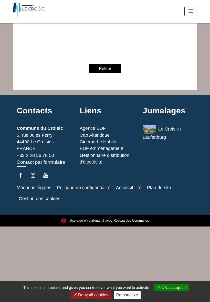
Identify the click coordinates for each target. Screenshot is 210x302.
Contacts (34, 110)
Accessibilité (128, 187)
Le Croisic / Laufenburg (162, 133)
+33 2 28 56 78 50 (35, 155)
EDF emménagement (101, 148)
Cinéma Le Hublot (98, 141)
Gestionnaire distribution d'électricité (104, 159)
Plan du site (159, 187)
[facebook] (23, 175)
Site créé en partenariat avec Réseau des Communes (109, 221)
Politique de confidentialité (83, 187)
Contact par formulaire (41, 162)
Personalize (127, 295)
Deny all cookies (92, 295)
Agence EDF (93, 128)
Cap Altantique (95, 135)
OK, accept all (173, 287)
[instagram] (35, 175)
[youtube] (48, 175)
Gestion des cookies (39, 198)
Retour (105, 68)
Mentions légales (34, 187)
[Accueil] (45, 11)
